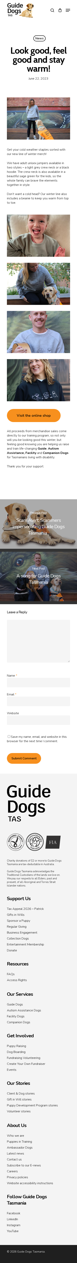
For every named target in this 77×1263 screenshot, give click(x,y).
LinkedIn (12, 1219)
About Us (16, 1125)
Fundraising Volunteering (23, 1058)
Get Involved (20, 1036)
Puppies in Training (19, 1141)
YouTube (13, 1231)
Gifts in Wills (15, 915)
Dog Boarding (16, 1052)
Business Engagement (22, 932)
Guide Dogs (15, 1004)
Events (11, 1070)
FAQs (11, 974)
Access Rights (17, 980)
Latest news (15, 1153)
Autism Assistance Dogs (24, 1010)
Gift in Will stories (19, 1099)
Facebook (13, 1213)
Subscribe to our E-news (24, 1165)
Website (13, 713)
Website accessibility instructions (30, 1183)
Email (11, 694)
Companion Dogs (56, 453)
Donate (12, 950)
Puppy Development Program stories (32, 1105)
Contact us (14, 1159)
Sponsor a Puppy (18, 921)
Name (12, 675)
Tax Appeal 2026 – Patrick (25, 909)
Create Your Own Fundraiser (26, 1064)
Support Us (19, 898)
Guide (42, 448)
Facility (30, 453)
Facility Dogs (15, 1016)
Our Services (20, 994)
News (39, 38)
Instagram (13, 1225)
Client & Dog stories (21, 1093)
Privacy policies (17, 1177)
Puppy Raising (16, 1046)
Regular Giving (16, 926)
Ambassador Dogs (20, 1147)
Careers (12, 1171)
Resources (17, 964)
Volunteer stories (19, 1111)
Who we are (15, 1136)
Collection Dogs (18, 938)
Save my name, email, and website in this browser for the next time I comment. (37, 739)
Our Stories (18, 1083)
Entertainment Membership (25, 944)
